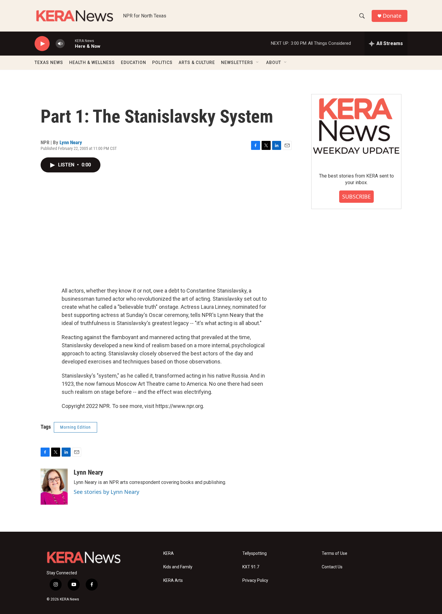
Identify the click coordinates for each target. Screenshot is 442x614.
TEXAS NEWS (49, 62)
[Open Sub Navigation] (257, 62)
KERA (168, 553)
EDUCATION (133, 62)
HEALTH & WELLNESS (92, 62)
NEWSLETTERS (237, 62)
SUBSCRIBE (356, 196)
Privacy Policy (255, 580)
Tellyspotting (254, 553)
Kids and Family (177, 567)
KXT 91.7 (250, 567)
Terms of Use (334, 553)
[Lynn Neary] (54, 487)
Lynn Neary (71, 142)
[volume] (60, 43)
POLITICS (162, 62)
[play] (42, 43)
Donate (392, 16)
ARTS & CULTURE (197, 62)
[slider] (70, 43)
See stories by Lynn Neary (106, 491)
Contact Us (332, 567)
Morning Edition (75, 427)
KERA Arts (173, 580)
